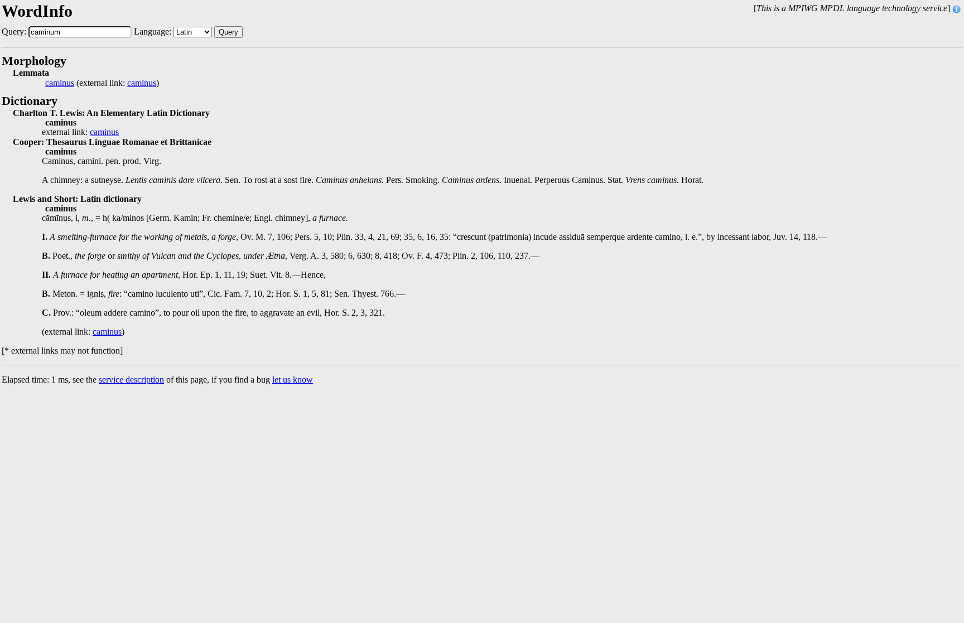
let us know (292, 379)
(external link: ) (102, 83)
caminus (59, 83)
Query (228, 32)
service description (131, 379)
